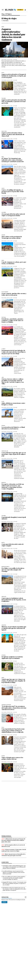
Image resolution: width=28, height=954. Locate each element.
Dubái (3, 26)
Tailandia (4, 98)
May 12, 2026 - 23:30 (12, 356)
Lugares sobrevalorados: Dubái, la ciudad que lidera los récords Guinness (13, 34)
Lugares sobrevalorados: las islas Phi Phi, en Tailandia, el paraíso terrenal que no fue (14, 101)
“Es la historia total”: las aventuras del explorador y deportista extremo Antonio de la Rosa (14, 708)
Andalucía (4, 596)
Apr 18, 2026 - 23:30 (12, 458)
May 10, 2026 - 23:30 (12, 386)
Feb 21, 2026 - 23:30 (12, 661)
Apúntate (4, 902)
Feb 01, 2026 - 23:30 (12, 734)
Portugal (4, 317)
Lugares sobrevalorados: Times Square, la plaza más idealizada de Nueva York (13, 134)
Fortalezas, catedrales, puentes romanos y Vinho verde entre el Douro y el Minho (12, 320)
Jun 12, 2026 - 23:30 (12, 240)
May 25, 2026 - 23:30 (12, 324)
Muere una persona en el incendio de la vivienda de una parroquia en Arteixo (13, 854)
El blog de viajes (9, 19)
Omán (3, 677)
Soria (3, 260)
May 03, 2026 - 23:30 (12, 407)
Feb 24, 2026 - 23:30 (12, 632)
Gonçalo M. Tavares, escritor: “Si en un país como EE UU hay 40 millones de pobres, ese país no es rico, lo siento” (14, 883)
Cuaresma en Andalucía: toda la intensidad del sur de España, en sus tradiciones (14, 600)
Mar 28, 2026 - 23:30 (12, 521)
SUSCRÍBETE (20, 9)
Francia (3, 425)
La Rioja (3, 348)
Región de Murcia (5, 566)
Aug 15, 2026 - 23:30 (12, 105)
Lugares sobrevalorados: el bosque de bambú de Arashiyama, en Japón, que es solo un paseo (14, 76)
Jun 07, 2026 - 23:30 (12, 266)
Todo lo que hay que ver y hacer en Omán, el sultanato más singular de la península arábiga (13, 681)
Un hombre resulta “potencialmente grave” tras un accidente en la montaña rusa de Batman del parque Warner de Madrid (14, 867)
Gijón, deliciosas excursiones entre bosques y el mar (13, 404)
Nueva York (4, 131)
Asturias (3, 655)
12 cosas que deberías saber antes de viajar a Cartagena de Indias (13, 215)
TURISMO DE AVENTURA (6, 704)
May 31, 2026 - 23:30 (12, 297)
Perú (3, 156)
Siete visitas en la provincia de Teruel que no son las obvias (12, 237)
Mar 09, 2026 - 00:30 (12, 604)
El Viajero (9, 14)
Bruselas (4, 482)
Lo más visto (5, 862)
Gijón (3, 401)
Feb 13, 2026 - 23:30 (12, 685)
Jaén (3, 377)
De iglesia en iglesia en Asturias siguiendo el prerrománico (12, 657)
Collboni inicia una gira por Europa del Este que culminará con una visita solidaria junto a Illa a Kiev (13, 840)
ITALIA (3, 727)
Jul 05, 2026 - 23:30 (12, 164)
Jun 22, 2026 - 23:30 (12, 195)
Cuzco (3, 188)
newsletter (5, 897)
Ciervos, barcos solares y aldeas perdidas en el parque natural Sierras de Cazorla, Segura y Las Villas (13, 381)
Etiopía (3, 755)
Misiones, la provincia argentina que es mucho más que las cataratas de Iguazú (14, 628)
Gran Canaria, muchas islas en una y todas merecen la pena (14, 294)
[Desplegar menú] (3, 10)
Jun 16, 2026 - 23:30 (12, 218)
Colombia (4, 212)
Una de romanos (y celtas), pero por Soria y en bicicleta (14, 263)
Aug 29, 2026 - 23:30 (12, 59)
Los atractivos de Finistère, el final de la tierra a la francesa (13, 428)
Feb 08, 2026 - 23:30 (12, 712)
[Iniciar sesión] (25, 10)
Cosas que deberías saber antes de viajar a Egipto (12, 545)
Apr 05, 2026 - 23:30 (12, 491)
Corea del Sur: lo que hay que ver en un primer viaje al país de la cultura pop (14, 454)
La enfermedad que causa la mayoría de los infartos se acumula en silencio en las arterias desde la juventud (13, 872)
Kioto (3, 72)
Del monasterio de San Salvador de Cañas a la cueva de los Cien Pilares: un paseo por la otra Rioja (14, 352)
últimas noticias (6, 836)
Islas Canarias (5, 291)
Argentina (4, 625)
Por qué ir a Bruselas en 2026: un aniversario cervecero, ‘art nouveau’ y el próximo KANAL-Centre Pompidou (13, 487)
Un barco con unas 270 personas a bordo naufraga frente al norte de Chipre (14, 850)
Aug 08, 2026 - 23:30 (12, 138)
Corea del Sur (5, 451)
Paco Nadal (4, 59)
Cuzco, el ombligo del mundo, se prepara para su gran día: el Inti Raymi (12, 191)
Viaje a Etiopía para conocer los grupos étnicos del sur (12, 758)
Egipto (3, 542)
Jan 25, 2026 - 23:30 (12, 761)
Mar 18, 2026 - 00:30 (12, 548)
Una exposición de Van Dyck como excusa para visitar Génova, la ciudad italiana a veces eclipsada (13, 730)
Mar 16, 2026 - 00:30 (12, 574)
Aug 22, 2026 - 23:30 (12, 80)
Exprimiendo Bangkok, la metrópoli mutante (14, 518)
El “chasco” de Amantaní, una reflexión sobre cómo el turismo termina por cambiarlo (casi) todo (13, 160)
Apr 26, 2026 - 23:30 (12, 431)
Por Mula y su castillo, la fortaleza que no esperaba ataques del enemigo (13, 570)
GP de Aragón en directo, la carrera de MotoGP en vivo (13, 845)
